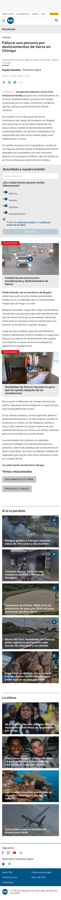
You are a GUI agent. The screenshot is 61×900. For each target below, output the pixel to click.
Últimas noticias (8, 14)
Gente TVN (7, 872)
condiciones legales (26, 222)
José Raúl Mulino (23, 14)
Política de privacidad (41, 872)
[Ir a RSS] (21, 852)
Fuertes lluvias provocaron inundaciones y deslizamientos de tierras (26, 281)
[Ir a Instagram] (9, 852)
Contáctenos (8, 882)
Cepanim (35, 14)
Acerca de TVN (38, 877)
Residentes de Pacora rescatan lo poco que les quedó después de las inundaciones (30, 390)
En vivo (55, 14)
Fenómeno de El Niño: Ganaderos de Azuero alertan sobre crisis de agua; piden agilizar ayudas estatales (28, 676)
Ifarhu (43, 14)
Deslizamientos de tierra (19, 479)
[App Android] (10, 863)
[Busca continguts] (56, 20)
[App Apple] (4, 863)
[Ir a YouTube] (15, 852)
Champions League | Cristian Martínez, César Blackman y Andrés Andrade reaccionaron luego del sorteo (29, 761)
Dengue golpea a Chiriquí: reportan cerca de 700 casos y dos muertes (27, 542)
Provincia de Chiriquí (17, 488)
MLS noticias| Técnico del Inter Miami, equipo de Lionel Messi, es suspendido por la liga (29, 727)
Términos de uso (9, 877)
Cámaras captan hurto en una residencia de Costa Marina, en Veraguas (24, 574)
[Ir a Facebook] (3, 852)
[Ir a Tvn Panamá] (29, 20)
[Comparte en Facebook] (4, 82)
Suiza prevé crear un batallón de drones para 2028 (26, 831)
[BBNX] (5, 892)
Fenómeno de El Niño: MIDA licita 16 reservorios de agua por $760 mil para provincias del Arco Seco (29, 608)
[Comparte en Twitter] (9, 82)
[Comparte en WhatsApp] (15, 82)
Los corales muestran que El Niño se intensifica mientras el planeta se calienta (28, 795)
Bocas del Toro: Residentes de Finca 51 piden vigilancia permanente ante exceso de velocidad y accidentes (30, 642)
